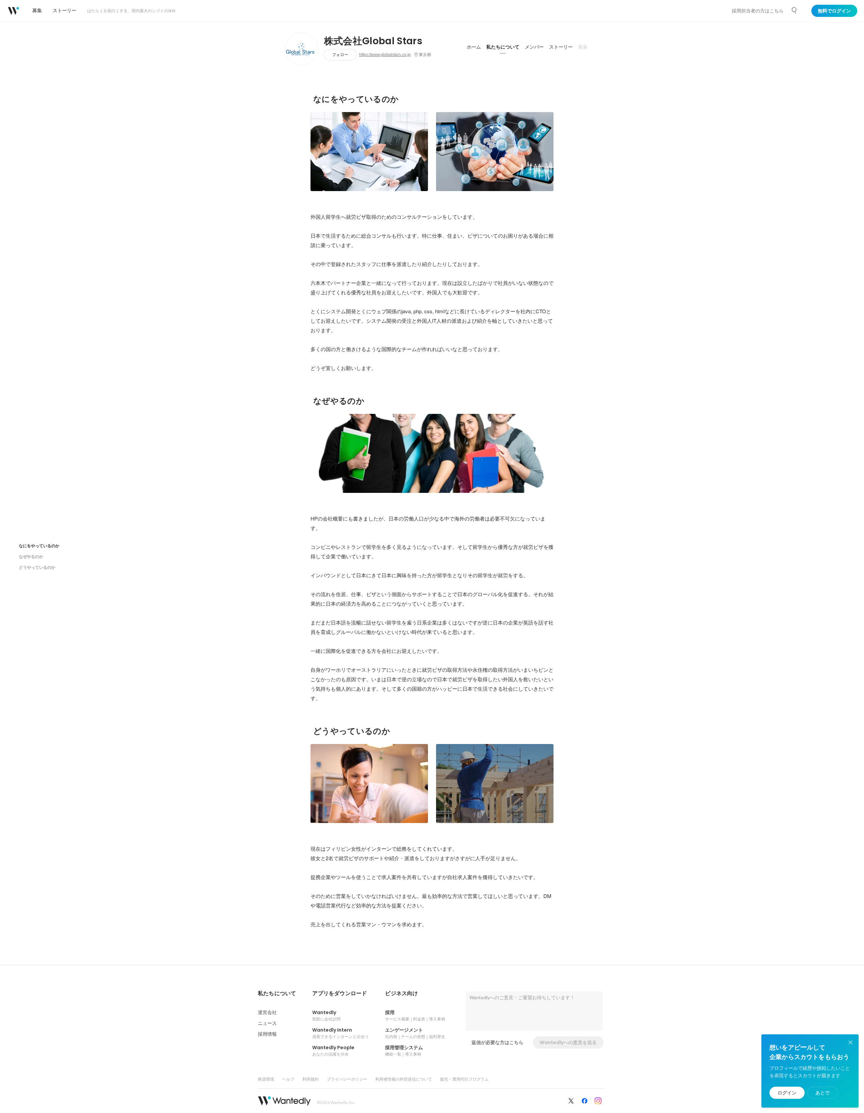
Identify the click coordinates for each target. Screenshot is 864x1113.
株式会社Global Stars (373, 41)
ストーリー (561, 47)
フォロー (340, 54)
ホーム (474, 47)
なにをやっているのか (39, 546)
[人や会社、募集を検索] (794, 10)
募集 (583, 47)
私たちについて (502, 47)
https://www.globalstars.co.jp (385, 54)
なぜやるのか (31, 556)
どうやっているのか (37, 567)
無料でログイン (834, 10)
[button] (277, 993)
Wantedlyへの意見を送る (568, 1042)
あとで (822, 1092)
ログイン (787, 1092)
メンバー (534, 47)
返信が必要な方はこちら (497, 1042)
